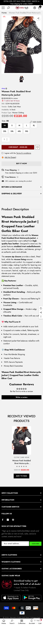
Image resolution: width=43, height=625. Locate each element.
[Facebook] (2, 519)
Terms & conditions (23, 153)
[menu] (3, 7)
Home (4, 12)
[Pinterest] (13, 519)
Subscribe (35, 544)
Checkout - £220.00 (18, 147)
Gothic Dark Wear (14, 106)
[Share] (38, 18)
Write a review (21, 397)
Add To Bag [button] (21, 476)
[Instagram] (7, 519)
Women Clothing (18, 112)
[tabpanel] (21, 452)
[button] (8, 7)
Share (38, 18)
